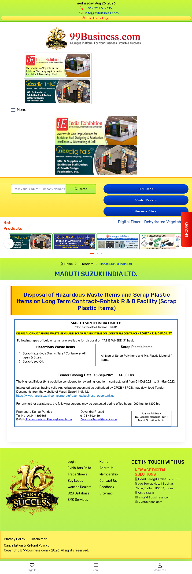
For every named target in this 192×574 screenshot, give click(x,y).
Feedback (107, 487)
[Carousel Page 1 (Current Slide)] (92, 253)
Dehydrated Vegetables (160, 222)
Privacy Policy (14, 539)
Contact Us (108, 481)
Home (68, 264)
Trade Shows (77, 474)
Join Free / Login (97, 18)
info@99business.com (102, 13)
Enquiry (186, 229)
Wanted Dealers (146, 200)
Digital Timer (124, 222)
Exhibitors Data (79, 468)
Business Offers (146, 211)
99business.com (150, 502)
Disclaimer (39, 539)
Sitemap (106, 493)
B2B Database (78, 493)
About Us (106, 468)
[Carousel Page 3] (101, 253)
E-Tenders (86, 264)
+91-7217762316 (99, 8)
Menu (21, 109)
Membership (109, 474)
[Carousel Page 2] (97, 253)
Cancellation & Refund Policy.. (26, 545)
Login (72, 462)
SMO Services (78, 500)
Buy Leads (146, 189)
